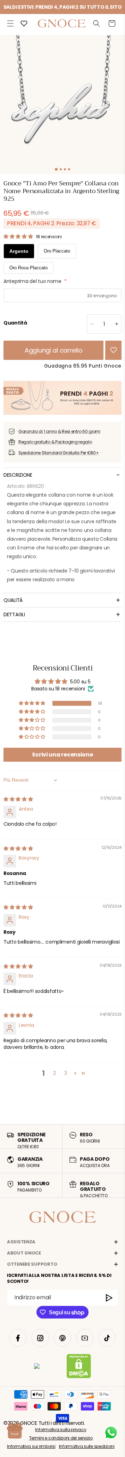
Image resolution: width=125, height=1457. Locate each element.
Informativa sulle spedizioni (87, 1446)
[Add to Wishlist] (113, 350)
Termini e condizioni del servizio (61, 1438)
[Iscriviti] (109, 1297)
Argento (18, 251)
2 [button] (54, 1072)
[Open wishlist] (23, 23)
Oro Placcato (57, 251)
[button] (10, 23)
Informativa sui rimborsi (31, 1446)
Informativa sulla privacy (60, 1430)
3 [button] (65, 1072)
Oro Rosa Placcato (28, 267)
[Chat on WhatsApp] (111, 1433)
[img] (18, 799)
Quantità (15, 322)
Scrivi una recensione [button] (62, 755)
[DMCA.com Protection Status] (79, 1367)
